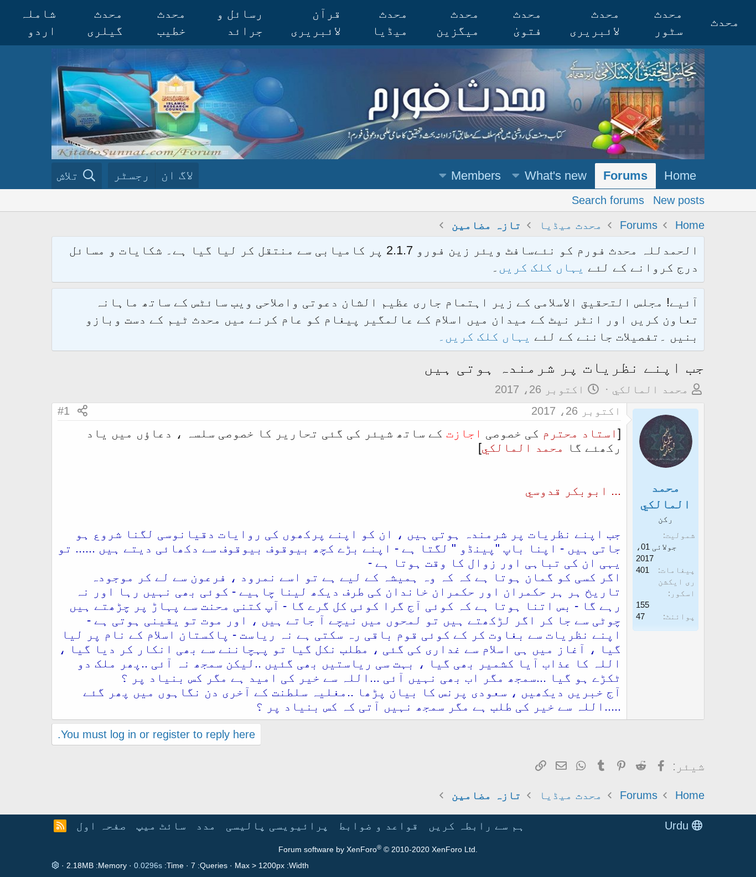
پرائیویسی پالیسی (277, 825)
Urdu (678, 825)
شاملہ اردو (38, 22)
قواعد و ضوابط (378, 825)
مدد (206, 825)
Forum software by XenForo (378, 849)
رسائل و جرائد (239, 22)
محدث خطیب (171, 22)
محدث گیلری (105, 22)
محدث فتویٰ (527, 22)
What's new (556, 175)
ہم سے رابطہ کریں (476, 825)
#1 (64, 411)
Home (680, 175)
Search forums (608, 200)
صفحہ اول (101, 825)
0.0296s (148, 865)
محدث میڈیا (390, 22)
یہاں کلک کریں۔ (486, 336)
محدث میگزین (457, 22)
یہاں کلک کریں (541, 267)
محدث (725, 22)
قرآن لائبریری (316, 22)
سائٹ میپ (161, 825)
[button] (515, 176)
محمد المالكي (650, 389)
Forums (625, 175)
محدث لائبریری (594, 22)
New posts (679, 200)
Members (476, 175)
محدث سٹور (668, 22)
